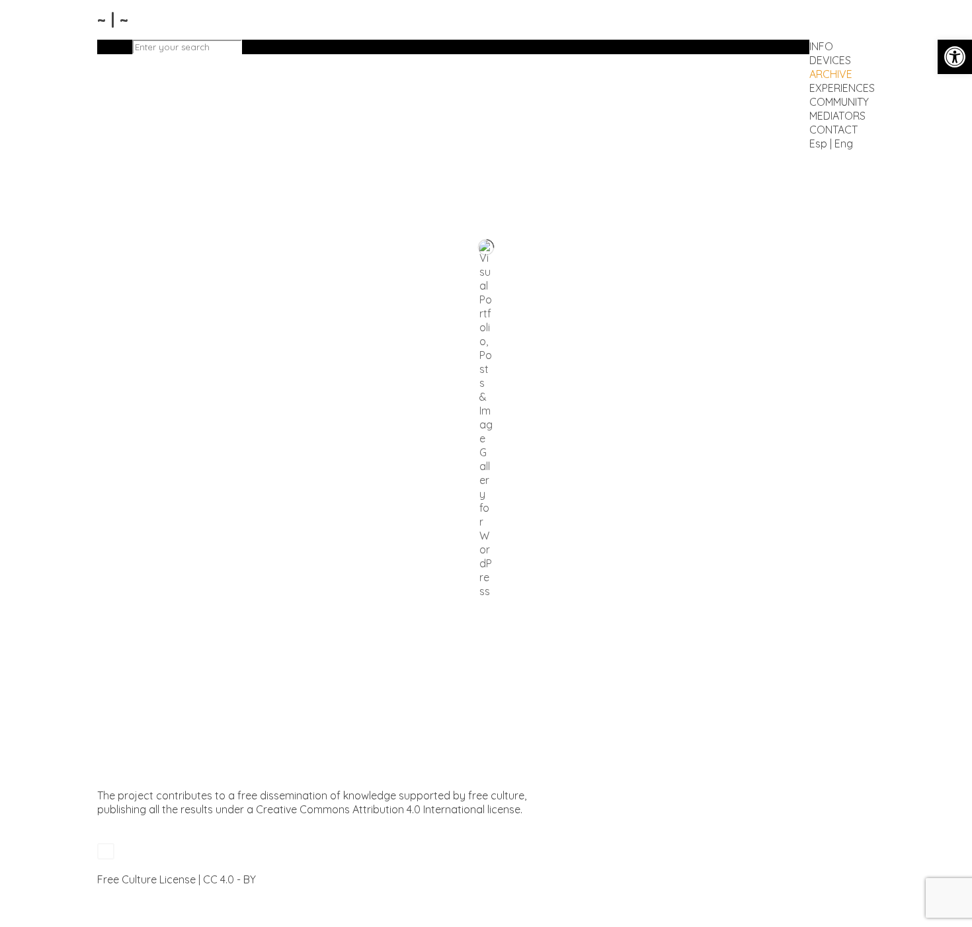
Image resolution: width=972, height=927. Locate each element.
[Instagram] (104, 893)
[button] (955, 57)
